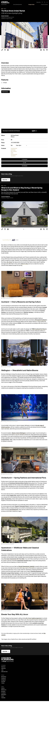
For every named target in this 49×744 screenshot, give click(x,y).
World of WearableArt (35, 375)
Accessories (14, 148)
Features (4, 80)
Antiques (13, 150)
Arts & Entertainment (17, 4)
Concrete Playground (5, 196)
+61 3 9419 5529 (15, 142)
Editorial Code (4, 671)
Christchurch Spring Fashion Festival (18, 483)
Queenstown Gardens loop (24, 560)
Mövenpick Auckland (40, 320)
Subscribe (38, 2)
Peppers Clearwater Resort (22, 506)
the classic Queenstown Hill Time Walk (14, 559)
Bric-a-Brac (14, 151)
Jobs (2, 670)
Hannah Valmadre (5, 15)
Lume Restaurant (13, 509)
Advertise (3, 668)
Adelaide (3, 697)
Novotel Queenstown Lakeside (26, 566)
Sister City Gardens (6, 498)
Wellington (3, 694)
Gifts (12, 153)
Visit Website (24, 165)
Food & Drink (4, 4)
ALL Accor (9, 262)
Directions (25, 159)
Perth (2, 696)
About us (3, 666)
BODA (19, 323)
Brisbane (3, 691)
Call (25, 162)
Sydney (3, 688)
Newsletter (3, 676)
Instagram (3, 679)
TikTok (2, 683)
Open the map (5, 91)
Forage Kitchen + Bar (6, 439)
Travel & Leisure (44, 4)
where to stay (24, 263)
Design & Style (31, 4)
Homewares (14, 154)
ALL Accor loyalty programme (33, 618)
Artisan (5, 82)
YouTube (3, 681)
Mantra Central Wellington (19, 433)
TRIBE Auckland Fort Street (39, 329)
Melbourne (3, 689)
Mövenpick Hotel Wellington (39, 436)
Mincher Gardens (28, 312)
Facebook (3, 678)
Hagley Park (13, 495)
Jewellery (13, 155)
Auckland (3, 693)
